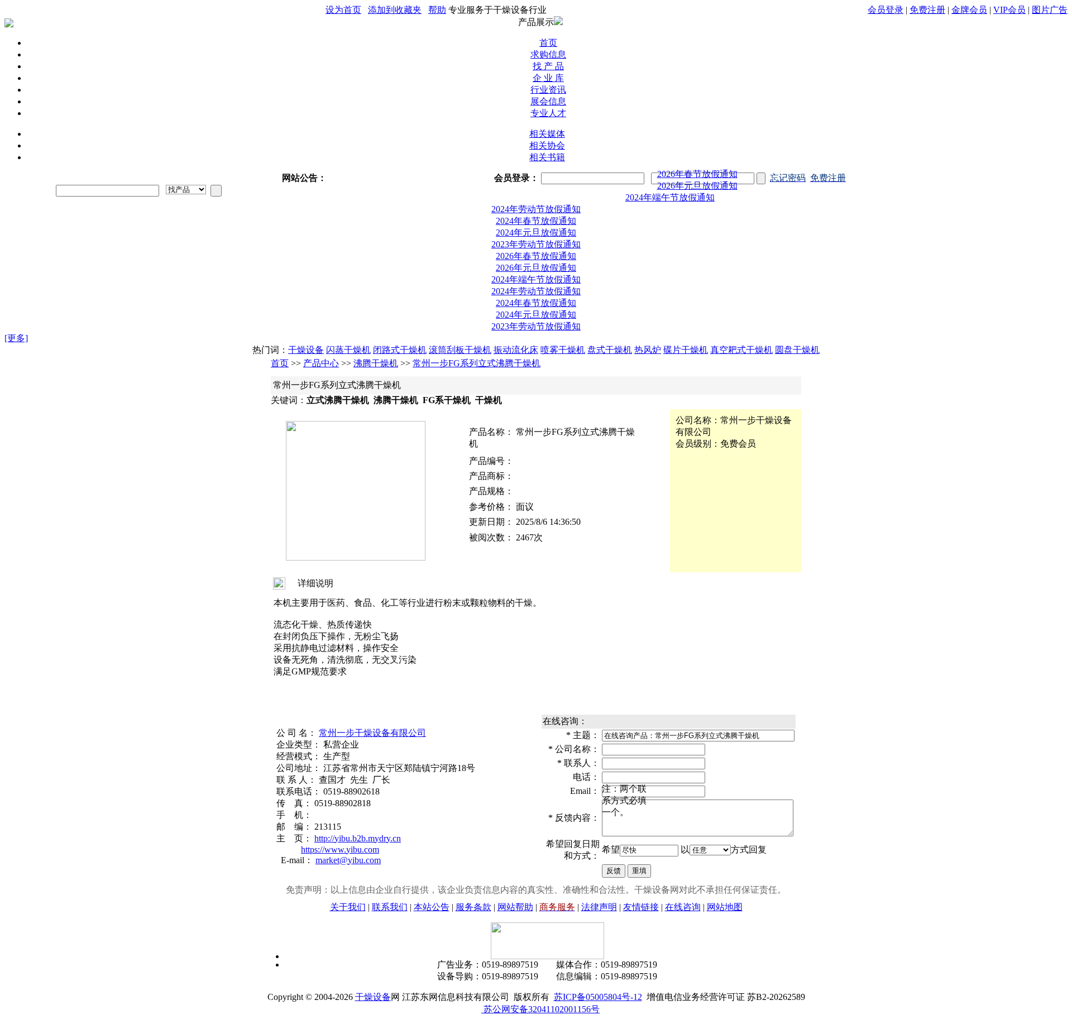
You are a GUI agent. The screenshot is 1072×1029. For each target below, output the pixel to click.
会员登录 (885, 10)
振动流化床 (516, 341)
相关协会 (547, 145)
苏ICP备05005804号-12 (598, 988)
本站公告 (431, 898)
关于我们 (348, 898)
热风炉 (647, 341)
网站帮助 (515, 898)
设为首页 (343, 10)
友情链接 (641, 898)
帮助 (437, 10)
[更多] (16, 329)
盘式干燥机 (609, 341)
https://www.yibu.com (340, 840)
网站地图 (725, 898)
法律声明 (599, 898)
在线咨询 (683, 898)
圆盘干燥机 (797, 341)
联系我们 (390, 898)
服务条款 (473, 898)
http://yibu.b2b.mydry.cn (357, 829)
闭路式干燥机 (400, 341)
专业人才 (548, 113)
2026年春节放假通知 (536, 165)
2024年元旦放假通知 (536, 223)
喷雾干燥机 (562, 341)
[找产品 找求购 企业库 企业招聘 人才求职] (186, 189)
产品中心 (321, 354)
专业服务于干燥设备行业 (497, 10)
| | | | (968, 10)
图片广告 (1050, 10)
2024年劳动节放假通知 (670, 200)
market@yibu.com (348, 851)
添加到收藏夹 (395, 10)
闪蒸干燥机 (348, 341)
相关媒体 (547, 133)
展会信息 (548, 101)
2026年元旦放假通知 (697, 176)
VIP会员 (1009, 10)
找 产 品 (548, 66)
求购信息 (548, 54)
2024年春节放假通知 (536, 212)
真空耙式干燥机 (741, 341)
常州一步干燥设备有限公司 (372, 724)
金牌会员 (969, 10)
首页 (548, 42)
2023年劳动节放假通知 (536, 235)
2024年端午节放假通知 (697, 188)
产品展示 (536, 22)
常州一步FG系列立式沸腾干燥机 (476, 354)
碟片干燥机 (685, 341)
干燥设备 (306, 341)
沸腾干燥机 (375, 354)
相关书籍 (547, 157)
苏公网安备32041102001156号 (540, 1000)
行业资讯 (548, 89)
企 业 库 (548, 78)
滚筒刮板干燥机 (460, 341)
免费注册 (927, 10)
